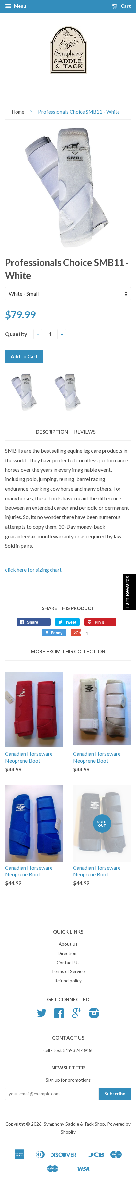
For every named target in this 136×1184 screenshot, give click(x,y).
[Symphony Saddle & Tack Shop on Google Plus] (77, 1015)
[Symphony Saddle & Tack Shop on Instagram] (94, 1015)
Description (52, 432)
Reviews (85, 432)
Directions (68, 953)
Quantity (16, 334)
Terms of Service (68, 971)
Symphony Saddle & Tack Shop (74, 1124)
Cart (125, 6)
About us (68, 944)
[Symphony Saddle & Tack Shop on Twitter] (42, 1015)
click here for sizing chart (34, 569)
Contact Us (68, 962)
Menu (19, 6)
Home (18, 112)
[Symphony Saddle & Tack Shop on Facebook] (59, 1015)
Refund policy (68, 980)
